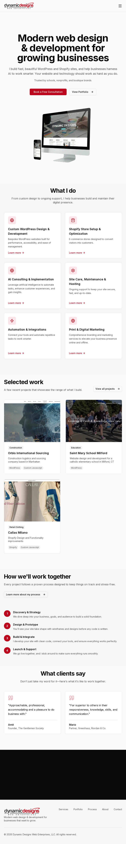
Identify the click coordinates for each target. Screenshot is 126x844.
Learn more (14, 252)
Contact (118, 809)
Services (63, 809)
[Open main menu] (120, 6)
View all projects (105, 388)
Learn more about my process (23, 594)
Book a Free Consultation (48, 91)
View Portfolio (80, 91)
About (105, 809)
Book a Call (49, 784)
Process (92, 809)
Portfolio (78, 809)
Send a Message (73, 784)
